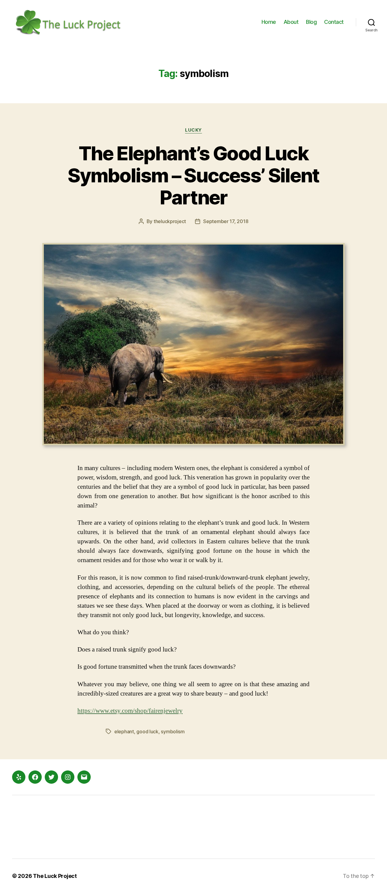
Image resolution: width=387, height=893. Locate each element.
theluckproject (170, 221)
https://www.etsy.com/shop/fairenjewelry (130, 711)
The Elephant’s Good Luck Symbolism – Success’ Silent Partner (193, 175)
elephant (124, 731)
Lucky (193, 130)
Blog (311, 22)
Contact (334, 22)
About (291, 22)
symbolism (173, 731)
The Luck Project (55, 876)
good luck (147, 731)
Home (269, 22)
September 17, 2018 (225, 221)
